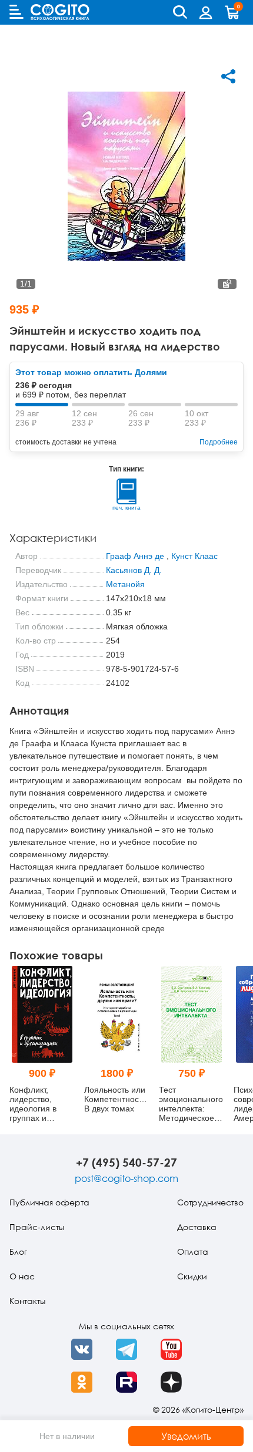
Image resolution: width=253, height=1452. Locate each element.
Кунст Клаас (194, 556)
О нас (22, 1276)
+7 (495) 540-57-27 (126, 1162)
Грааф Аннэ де (135, 556)
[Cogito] (60, 12)
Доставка (197, 1227)
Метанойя (125, 584)
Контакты (27, 1301)
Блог (18, 1251)
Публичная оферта (49, 1202)
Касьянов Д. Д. (134, 570)
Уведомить (186, 1436)
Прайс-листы (36, 1227)
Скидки (192, 1276)
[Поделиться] (228, 76)
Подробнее (218, 442)
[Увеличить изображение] (227, 284)
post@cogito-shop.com (126, 1178)
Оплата (192, 1251)
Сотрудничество (210, 1202)
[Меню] (16, 11)
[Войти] (206, 12)
